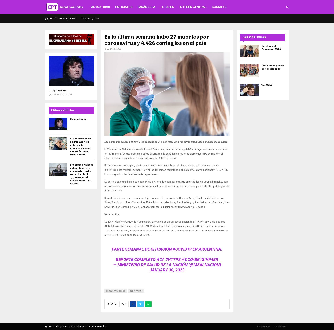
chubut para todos (115, 291)
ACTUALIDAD (100, 7)
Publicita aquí (279, 326)
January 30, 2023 (167, 270)
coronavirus (136, 291)
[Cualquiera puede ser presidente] (249, 70)
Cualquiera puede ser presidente (272, 67)
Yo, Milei (266, 85)
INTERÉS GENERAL (192, 7)
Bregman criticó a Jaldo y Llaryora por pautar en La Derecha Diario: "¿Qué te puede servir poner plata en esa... (81, 174)
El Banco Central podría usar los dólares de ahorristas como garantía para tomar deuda (80, 146)
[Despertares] (71, 71)
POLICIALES (124, 7)
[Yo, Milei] (249, 90)
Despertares (57, 90)
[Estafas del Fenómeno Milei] (249, 51)
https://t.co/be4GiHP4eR (193, 259)
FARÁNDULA (146, 7)
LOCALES (167, 7)
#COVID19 (182, 249)
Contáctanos (263, 326)
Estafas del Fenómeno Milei (271, 48)
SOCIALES (219, 7)
